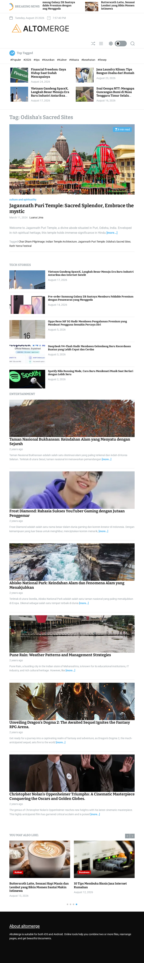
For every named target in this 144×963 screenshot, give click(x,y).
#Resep (102, 59)
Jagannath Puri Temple (91, 241)
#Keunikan (48, 59)
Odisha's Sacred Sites (118, 241)
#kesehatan (88, 59)
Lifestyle (19, 872)
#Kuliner (62, 59)
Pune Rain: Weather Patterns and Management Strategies (60, 655)
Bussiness (84, 872)
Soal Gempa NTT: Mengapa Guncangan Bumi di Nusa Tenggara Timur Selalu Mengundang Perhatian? (115, 94)
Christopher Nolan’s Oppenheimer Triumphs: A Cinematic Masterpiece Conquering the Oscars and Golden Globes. (72, 796)
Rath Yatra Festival (20, 245)
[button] (127, 836)
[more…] (111, 232)
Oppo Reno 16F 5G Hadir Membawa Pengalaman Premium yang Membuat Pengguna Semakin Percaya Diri (87, 323)
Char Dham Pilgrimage (32, 241)
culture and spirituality (22, 199)
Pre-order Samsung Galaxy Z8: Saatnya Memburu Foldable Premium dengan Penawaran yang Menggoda (90, 298)
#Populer (16, 59)
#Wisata (74, 59)
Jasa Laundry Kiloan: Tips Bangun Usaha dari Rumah (115, 71)
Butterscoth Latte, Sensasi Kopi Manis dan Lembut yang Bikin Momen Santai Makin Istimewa (78, 5)
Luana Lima (36, 217)
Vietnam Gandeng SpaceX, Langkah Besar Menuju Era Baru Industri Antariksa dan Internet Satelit (50, 94)
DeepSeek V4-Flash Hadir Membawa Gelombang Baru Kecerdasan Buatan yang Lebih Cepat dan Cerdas (89, 348)
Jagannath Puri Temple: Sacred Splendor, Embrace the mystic (71, 208)
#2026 (27, 59)
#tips (37, 59)
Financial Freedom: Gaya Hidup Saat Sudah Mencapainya (48, 73)
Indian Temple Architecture (61, 241)
